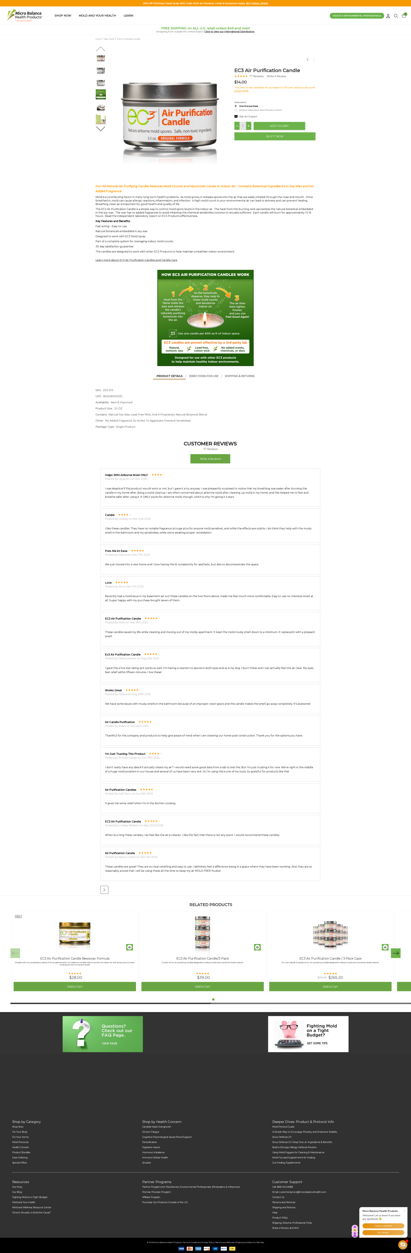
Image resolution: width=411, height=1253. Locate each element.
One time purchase (248, 106)
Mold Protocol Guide (283, 1126)
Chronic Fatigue (150, 1131)
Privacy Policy (207, 1242)
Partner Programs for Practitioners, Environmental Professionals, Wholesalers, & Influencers (191, 1186)
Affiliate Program (151, 1197)
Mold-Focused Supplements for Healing (293, 1157)
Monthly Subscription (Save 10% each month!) (260, 110)
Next (396, 953)
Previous (15, 953)
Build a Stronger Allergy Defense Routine (294, 1147)
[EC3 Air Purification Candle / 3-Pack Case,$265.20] (330, 934)
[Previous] (308, 59)
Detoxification (149, 1142)
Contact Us (278, 1197)
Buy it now (275, 136)
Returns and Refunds (283, 1202)
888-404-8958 (285, 1186)
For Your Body (19, 1131)
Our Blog (17, 1192)
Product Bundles (21, 1152)
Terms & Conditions (192, 1242)
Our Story (17, 1186)
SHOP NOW (241, 91)
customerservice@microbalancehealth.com (302, 1192)
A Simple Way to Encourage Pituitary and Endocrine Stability (304, 1131)
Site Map (260, 1242)
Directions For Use (204, 376)
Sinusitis (146, 1162)
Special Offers (19, 1162)
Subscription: (240, 102)
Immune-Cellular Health (155, 1157)
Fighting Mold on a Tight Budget (30, 1197)
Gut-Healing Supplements (286, 1162)
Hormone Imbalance (153, 1152)
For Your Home (20, 1137)
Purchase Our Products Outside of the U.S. (165, 1202)
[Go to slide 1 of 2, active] (208, 999)
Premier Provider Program (156, 1192)
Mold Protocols (20, 1142)
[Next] (313, 59)
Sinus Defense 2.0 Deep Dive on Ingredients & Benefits (302, 1142)
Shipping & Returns (239, 376)
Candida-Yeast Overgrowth (156, 1126)
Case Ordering (20, 1157)
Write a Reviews (210, 458)
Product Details (170, 376)
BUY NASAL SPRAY (257, 3)
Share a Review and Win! (285, 1228)
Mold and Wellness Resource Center (31, 1207)
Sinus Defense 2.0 (282, 1137)
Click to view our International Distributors (229, 31)
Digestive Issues (151, 1147)
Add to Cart (279, 126)
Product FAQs (280, 1217)
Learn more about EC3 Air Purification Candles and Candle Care (136, 260)
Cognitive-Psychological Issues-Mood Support (167, 1137)
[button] (103, 1034)
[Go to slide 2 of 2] (100, 129)
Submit (258, 1095)
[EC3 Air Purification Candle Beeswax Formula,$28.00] (74, 934)
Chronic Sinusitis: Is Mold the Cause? (31, 1212)
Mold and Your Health (23, 1202)
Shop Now (17, 1126)
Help (274, 1212)
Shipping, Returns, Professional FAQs (292, 1222)
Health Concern (20, 1147)
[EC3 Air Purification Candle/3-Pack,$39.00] (202, 934)
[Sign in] (388, 15)
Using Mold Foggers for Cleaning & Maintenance (298, 1152)
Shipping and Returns (284, 1207)
